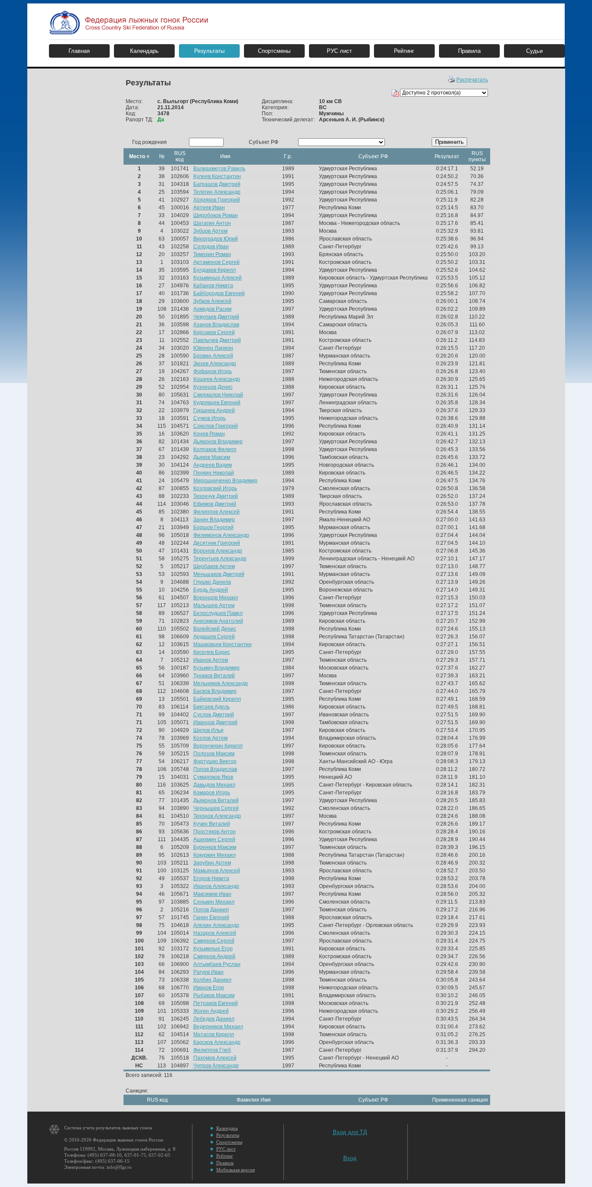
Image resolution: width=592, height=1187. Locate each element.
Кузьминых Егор (213, 949)
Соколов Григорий (215, 426)
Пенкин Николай (213, 473)
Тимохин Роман (212, 254)
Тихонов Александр (217, 816)
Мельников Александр (220, 683)
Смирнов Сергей (213, 941)
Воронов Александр (217, 551)
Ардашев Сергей (214, 637)
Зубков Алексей (212, 301)
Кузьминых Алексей (217, 278)
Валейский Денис (214, 629)
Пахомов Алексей (215, 1058)
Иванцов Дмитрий (215, 722)
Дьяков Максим (211, 457)
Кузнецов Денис (213, 387)
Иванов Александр (216, 886)
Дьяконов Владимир (218, 442)
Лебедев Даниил (213, 1019)
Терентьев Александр (220, 559)
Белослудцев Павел (218, 613)
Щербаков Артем (214, 566)
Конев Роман (209, 434)
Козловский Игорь (215, 488)
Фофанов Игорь (212, 371)
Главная (79, 51)
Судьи (534, 51)
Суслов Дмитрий (213, 715)
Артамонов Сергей (216, 262)
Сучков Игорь (209, 418)
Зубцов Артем (210, 231)
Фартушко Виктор (215, 761)
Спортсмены (274, 51)
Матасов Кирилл (213, 1034)
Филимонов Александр (221, 535)
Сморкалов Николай (218, 395)
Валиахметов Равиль (219, 169)
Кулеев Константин (217, 176)
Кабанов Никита (213, 286)
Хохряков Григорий (216, 200)
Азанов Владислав (216, 325)
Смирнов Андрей (214, 956)
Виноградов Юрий (215, 239)
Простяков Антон (214, 832)
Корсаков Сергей (214, 332)
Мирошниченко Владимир (225, 481)
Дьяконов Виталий (216, 800)
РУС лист (339, 51)
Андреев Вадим (212, 465)
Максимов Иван (212, 894)
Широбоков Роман (215, 215)
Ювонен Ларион (213, 348)
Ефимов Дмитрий (214, 504)
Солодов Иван (211, 247)
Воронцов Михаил (215, 598)
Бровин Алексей (213, 356)
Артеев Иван (209, 208)
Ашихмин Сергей (214, 839)
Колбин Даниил (212, 980)
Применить (449, 142)
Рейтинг (404, 51)
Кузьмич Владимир (216, 668)
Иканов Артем (210, 660)
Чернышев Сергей (216, 808)
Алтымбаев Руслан (217, 964)
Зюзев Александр (214, 364)
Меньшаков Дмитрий (218, 574)
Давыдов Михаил (214, 785)
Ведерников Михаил (218, 1027)
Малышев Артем (213, 605)
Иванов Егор (208, 988)
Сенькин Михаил (213, 902)
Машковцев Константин (222, 644)
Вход (350, 1158)
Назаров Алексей (214, 933)
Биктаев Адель (211, 707)
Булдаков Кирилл (214, 270)
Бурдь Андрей (210, 590)
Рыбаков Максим (213, 995)
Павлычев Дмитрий (217, 340)
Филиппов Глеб (212, 1050)
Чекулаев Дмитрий (216, 317)
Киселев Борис (211, 652)
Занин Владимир (214, 520)
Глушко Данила (212, 582)
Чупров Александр (216, 1066)
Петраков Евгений (215, 1003)
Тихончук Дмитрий (215, 496)
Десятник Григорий (216, 543)
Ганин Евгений (211, 917)
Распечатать (472, 80)
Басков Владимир (215, 691)
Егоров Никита (211, 878)
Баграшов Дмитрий (217, 184)
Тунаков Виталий (214, 676)
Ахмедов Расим (212, 309)
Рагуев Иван (208, 972)
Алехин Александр (216, 925)
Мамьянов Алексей (216, 871)
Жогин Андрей (211, 1011)
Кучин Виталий (211, 824)
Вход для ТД (350, 1132)
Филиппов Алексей (216, 512)
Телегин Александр (217, 192)
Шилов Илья (208, 730)
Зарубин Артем (212, 863)
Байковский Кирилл (217, 699)
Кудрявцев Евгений (217, 403)
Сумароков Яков (213, 777)
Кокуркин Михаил (214, 855)
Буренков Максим (214, 847)
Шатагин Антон (212, 223)
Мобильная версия (235, 1169)
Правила (469, 51)
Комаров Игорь (211, 793)
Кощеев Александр (216, 379)
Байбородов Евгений (219, 293)
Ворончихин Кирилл (218, 746)
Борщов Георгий (213, 527)
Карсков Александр (217, 1042)
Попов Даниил (211, 910)
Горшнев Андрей (214, 410)
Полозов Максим (213, 754)
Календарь (144, 51)
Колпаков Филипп (215, 449)
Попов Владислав (215, 769)
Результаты (209, 51)
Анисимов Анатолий (218, 621)
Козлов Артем (210, 738)
